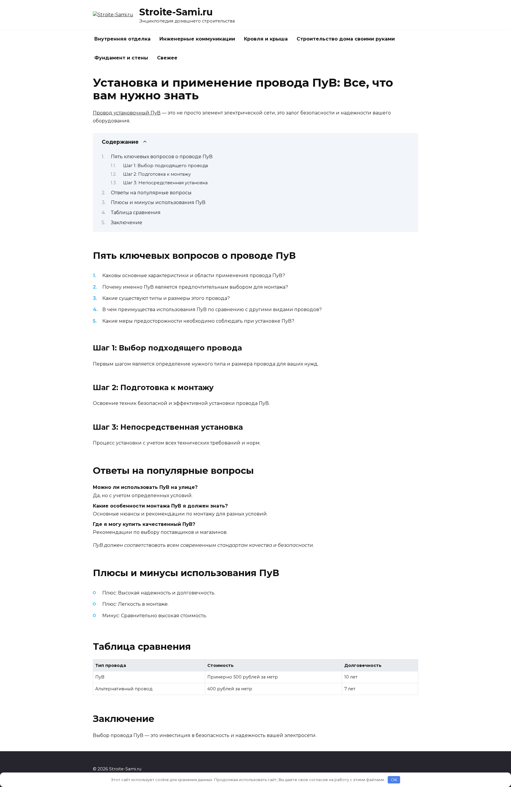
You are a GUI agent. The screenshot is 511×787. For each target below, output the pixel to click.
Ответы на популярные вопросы (151, 192)
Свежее (167, 58)
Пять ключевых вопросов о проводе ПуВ (162, 156)
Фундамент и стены (121, 58)
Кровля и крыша (266, 39)
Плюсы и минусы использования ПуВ (158, 202)
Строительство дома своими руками (346, 39)
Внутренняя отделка (122, 39)
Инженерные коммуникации (197, 39)
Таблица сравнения (136, 212)
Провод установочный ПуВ (127, 113)
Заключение (126, 222)
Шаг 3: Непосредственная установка (165, 182)
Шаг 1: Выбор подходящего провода (165, 165)
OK (394, 779)
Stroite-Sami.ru (176, 12)
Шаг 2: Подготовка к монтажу (157, 174)
